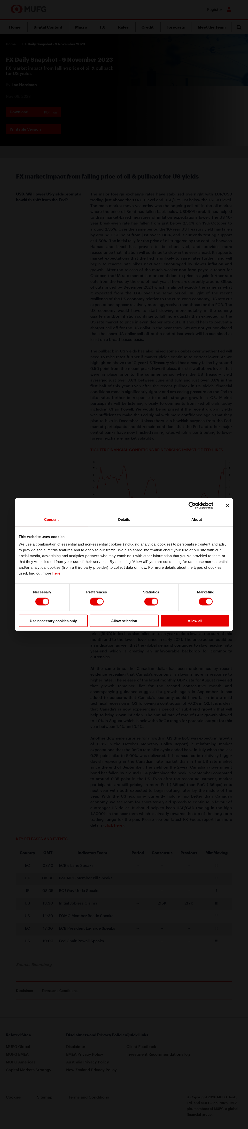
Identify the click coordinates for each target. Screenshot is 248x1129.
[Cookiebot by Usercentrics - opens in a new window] (196, 505)
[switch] (97, 601)
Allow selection (124, 621)
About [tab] (196, 519)
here (56, 573)
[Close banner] (227, 505)
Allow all (195, 621)
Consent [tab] (51, 519)
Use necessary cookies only (53, 621)
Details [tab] (124, 519)
